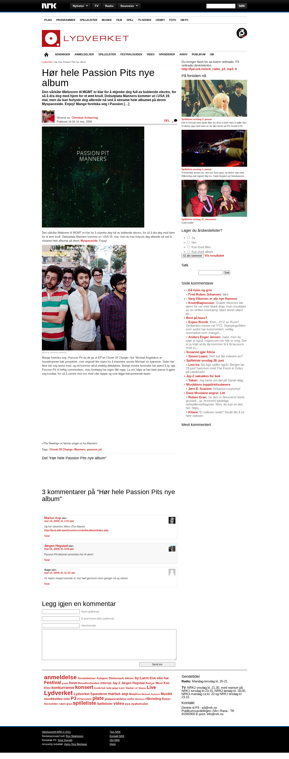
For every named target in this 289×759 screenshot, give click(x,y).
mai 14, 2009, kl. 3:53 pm (59, 521)
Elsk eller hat (159, 678)
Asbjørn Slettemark (110, 678)
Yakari (192, 380)
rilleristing (153, 699)
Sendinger (62, 54)
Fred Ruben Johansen (204, 294)
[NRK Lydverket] (85, 45)
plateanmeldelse (115, 699)
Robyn (166, 699)
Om (212, 54)
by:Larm (142, 678)
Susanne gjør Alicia (200, 352)
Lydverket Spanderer (90, 694)
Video (150, 54)
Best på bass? (196, 318)
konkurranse (62, 688)
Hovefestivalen (88, 683)
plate (98, 698)
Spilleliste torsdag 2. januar (197, 119)
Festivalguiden (131, 54)
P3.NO (48, 20)
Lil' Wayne (140, 688)
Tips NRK (115, 732)
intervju (105, 683)
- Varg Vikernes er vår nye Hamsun (211, 298)
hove (73, 683)
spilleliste (84, 703)
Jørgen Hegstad (56, 546)
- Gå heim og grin (199, 290)
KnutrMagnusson (201, 303)
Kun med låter (201, 247)
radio (130, 699)
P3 (73, 698)
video (118, 703)
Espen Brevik (198, 322)
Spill (130, 20)
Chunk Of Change (61, 449)
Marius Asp (52, 518)
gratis (65, 683)
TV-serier (144, 20)
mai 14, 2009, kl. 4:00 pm (59, 549)
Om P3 (184, 20)
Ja (193, 238)
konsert (84, 687)
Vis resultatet (214, 255)
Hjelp (113, 744)
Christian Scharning (85, 117)
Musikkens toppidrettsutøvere (208, 384)
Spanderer (167, 54)
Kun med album (202, 251)
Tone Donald (65, 740)
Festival (52, 682)
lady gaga (112, 688)
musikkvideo (53, 699)
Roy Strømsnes (74, 736)
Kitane (193, 412)
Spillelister (88, 20)
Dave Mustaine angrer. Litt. (206, 393)
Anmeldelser (84, 54)
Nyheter (78, 6)
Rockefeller (51, 703)
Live (151, 687)
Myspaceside (89, 240)
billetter (129, 678)
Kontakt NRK (117, 736)
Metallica (135, 694)
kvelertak (100, 688)
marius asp (118, 694)
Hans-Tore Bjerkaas (75, 744)
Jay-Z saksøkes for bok (203, 376)
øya (127, 703)
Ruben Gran (197, 397)
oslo (66, 699)
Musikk (107, 20)
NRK (49, 5)
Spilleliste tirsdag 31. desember (199, 219)
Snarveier (127, 6)
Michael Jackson (151, 694)
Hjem (47, 55)
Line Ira (193, 364)
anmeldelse (60, 677)
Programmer (65, 20)
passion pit (94, 449)
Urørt (160, 20)
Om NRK (115, 740)
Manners (79, 449)
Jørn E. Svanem (200, 388)
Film (119, 20)
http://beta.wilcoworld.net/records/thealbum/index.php (76, 530)
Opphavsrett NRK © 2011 (56, 732)
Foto (172, 20)
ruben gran (65, 703)
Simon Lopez (198, 356)
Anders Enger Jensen (204, 337)
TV (96, 6)
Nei (193, 242)
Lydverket (47, 62)
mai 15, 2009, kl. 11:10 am (59, 572)
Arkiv (183, 54)
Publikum (198, 54)
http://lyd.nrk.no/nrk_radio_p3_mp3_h (209, 69)
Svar (47, 535)
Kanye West (154, 683)
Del (167, 120)
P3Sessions (84, 699)
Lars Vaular (126, 688)
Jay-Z (116, 683)
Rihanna (139, 699)
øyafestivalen (139, 703)
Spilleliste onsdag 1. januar (197, 169)
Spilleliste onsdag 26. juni (205, 360)
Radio (109, 6)
